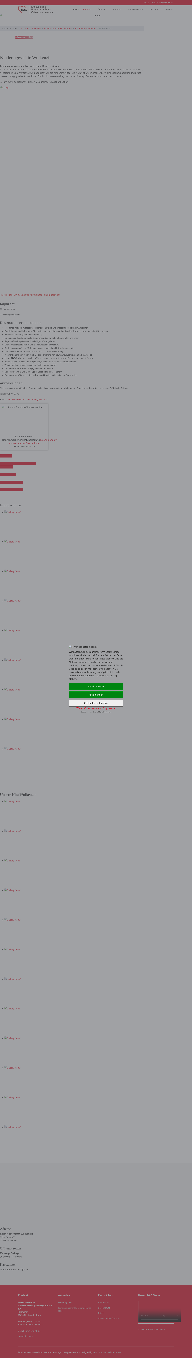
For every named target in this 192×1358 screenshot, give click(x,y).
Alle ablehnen (96, 694)
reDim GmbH (106, 712)
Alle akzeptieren (96, 686)
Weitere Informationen (88, 708)
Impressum (109, 708)
